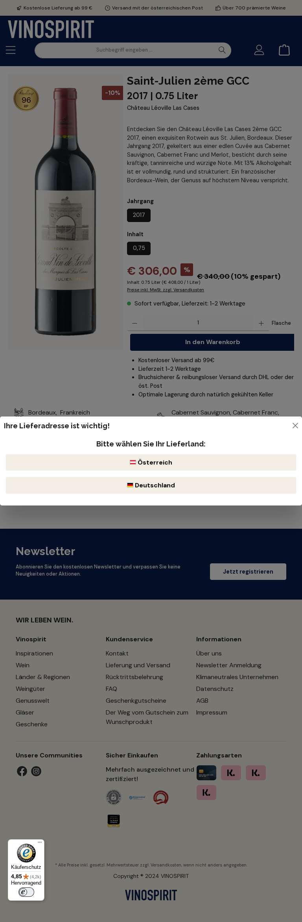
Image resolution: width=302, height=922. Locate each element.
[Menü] (39, 844)
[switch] (26, 892)
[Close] (295, 425)
